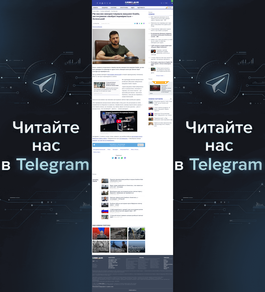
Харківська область (154, 262)
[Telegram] (100, 3)
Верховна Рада (112, 261)
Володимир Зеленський (114, 74)
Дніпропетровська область (131, 264)
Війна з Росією (134, 149)
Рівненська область (142, 268)
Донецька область (130, 265)
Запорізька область (130, 268)
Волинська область (130, 263)
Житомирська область (130, 266)
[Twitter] (107, 3)
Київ (127, 259)
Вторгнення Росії (124, 149)
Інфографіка (124, 7)
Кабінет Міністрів (112, 262)
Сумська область (153, 259)
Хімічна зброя (96, 152)
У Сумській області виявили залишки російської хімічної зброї (112, 84)
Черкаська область (154, 265)
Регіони (141, 257)
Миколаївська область (143, 265)
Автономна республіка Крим (132, 260)
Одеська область (141, 266)
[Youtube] (102, 3)
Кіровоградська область (143, 262)
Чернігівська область (154, 267)
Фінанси (165, 268)
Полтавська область (142, 267)
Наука (165, 263)
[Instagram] (105, 3)
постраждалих (123, 138)
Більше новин (159, 75)
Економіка (166, 260)
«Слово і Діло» (101, 283)
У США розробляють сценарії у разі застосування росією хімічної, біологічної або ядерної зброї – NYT (126, 211)
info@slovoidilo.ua (132, 290)
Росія (109, 149)
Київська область (141, 260)
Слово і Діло (95, 11)
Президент (115, 149)
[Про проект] (172, 1)
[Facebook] (97, 3)
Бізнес (165, 259)
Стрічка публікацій (105, 11)
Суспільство (114, 11)
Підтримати (141, 7)
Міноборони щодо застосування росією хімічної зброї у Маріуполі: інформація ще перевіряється (126, 193)
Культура (166, 262)
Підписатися (140, 144)
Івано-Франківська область (143, 259)
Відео (132, 7)
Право (165, 266)
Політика (165, 265)
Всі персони (111, 267)
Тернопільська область (155, 260)
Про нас (94, 264)
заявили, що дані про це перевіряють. (103, 140)
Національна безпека (168, 264)
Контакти (94, 265)
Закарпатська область (130, 267)
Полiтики (113, 7)
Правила (94, 267)
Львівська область (142, 264)
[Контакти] (172, 3)
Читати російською (97, 26)
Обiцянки (105, 7)
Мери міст (111, 266)
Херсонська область (154, 263)
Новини (95, 7)
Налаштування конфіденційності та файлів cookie (102, 286)
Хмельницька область (154, 264)
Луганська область (142, 263)
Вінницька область (130, 262)
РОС (166, 3)
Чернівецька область (154, 266)
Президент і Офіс (112, 260)
